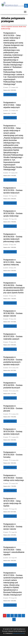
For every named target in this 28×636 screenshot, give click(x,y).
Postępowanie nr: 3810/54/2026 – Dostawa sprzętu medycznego (12, 213)
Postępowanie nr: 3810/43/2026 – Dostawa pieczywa (12, 408)
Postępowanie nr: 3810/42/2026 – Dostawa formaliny (12, 454)
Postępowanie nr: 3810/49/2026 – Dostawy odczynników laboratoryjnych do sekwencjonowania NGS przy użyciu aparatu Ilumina (14, 288)
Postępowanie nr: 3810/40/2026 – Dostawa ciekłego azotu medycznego (13, 477)
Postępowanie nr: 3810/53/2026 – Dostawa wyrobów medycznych (12, 190)
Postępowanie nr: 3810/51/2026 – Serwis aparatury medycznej (12, 262)
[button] (26, 6)
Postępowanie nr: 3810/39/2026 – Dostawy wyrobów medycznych (12, 431)
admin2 (6, 87)
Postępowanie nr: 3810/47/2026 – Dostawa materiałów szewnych (12, 336)
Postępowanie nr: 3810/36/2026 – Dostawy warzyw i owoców (12, 526)
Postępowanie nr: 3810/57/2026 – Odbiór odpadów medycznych (12, 104)
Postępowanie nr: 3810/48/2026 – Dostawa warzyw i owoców (12, 313)
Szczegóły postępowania (10, 94)
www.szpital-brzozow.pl (18, 633)
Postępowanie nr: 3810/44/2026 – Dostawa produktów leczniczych (12, 385)
